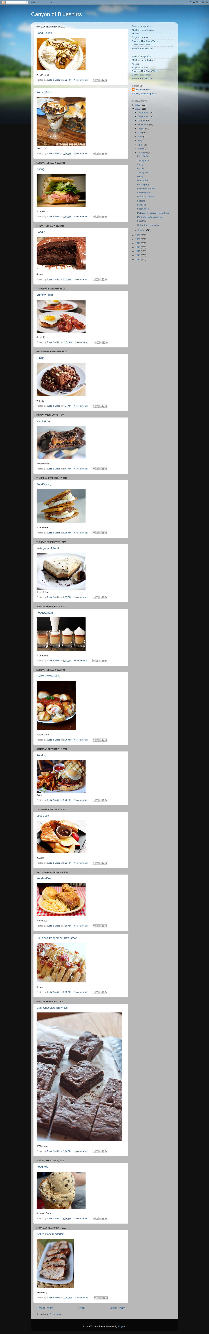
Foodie (41, 232)
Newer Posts (44, 1307)
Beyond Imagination (141, 26)
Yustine (135, 34)
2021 (138, 235)
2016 (138, 255)
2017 (138, 251)
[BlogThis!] (97, 80)
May (140, 141)
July (140, 133)
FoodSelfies (44, 878)
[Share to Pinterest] (105, 80)
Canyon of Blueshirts (56, 14)
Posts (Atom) (56, 1314)
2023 (138, 105)
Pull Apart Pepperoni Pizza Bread (57, 938)
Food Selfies (44, 33)
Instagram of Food (48, 548)
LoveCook (43, 815)
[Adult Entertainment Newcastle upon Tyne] (61, 589)
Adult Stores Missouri (142, 48)
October (142, 120)
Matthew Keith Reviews (143, 30)
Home (82, 1307)
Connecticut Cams (141, 45)
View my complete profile (144, 94)
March (141, 149)
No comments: (81, 80)
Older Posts (117, 1307)
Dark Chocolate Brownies (52, 1007)
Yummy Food (45, 294)
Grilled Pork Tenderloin (50, 1234)
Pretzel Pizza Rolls (48, 676)
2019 (138, 243)
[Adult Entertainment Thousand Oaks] (61, 145)
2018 (138, 247)
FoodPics (42, 1166)
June (140, 137)
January (142, 230)
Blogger (121, 1326)
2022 (138, 109)
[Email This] (94, 80)
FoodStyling (44, 484)
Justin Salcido (142, 89)
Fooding (42, 755)
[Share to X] (99, 80)
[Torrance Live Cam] (61, 792)
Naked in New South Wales (145, 41)
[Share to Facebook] (102, 80)
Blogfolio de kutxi (140, 37)
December (143, 112)
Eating (40, 169)
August (141, 128)
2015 (138, 259)
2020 (138, 239)
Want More (43, 421)
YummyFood (44, 92)
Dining (40, 357)
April (140, 145)
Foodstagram (45, 612)
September (143, 124)
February (142, 153)
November (143, 116)
